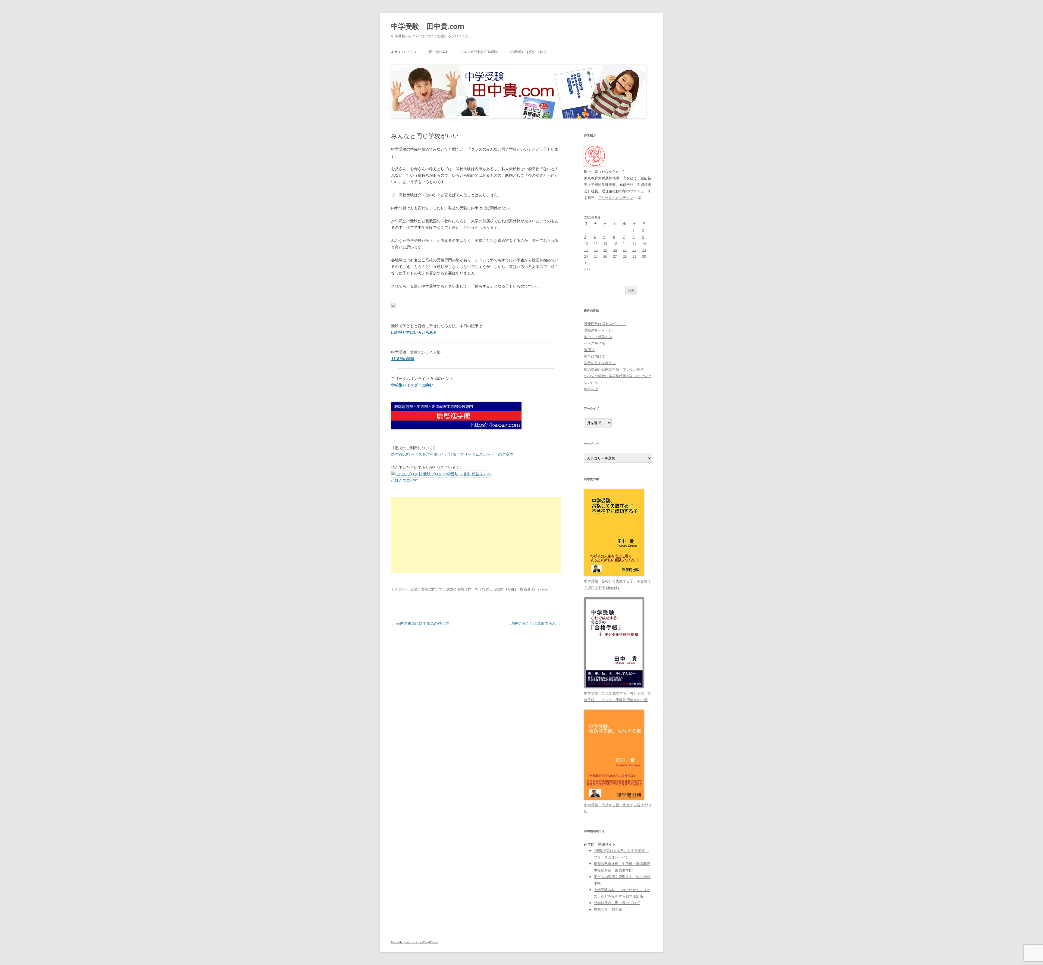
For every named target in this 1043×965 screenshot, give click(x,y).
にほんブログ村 (404, 480)
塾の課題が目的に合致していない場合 (614, 369)
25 (596, 256)
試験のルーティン (598, 330)
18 (596, 249)
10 (586, 243)
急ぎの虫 (591, 388)
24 (586, 256)
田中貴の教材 (439, 51)
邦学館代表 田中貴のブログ (617, 902)
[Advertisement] (476, 535)
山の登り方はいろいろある (414, 332)
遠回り (589, 349)
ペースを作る (594, 343)
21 (625, 249)
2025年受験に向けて (426, 589)
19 (605, 249)
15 (634, 243)
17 (586, 249)
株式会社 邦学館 (608, 909)
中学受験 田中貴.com (427, 26)
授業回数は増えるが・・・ (605, 323)
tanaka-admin (543, 589)
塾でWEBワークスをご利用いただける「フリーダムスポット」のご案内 (452, 454)
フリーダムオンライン (615, 197)
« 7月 (588, 269)
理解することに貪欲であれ (535, 623)
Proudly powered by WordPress (414, 942)
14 (625, 243)
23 (644, 249)
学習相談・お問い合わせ (528, 51)
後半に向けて (594, 356)
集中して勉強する (598, 336)
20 (615, 249)
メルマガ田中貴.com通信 (479, 51)
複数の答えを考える (600, 362)
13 (615, 243)
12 (605, 243)
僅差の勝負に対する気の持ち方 (420, 623)
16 (644, 243)
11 (596, 243)
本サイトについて (404, 51)
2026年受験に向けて (462, 589)
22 (634, 249)
